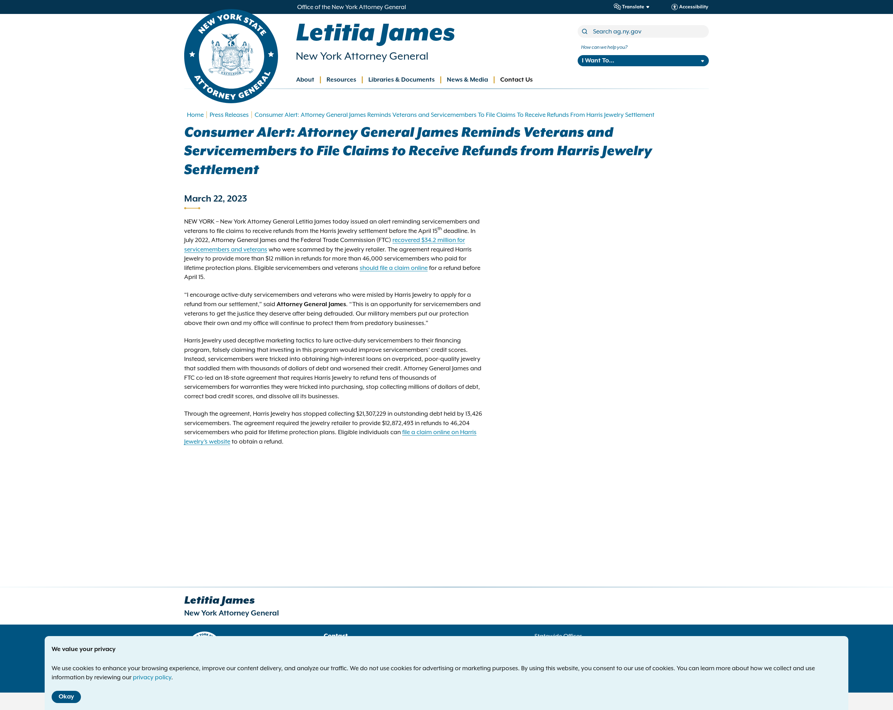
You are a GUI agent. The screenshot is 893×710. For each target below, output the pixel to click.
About (305, 79)
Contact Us (516, 79)
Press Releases (229, 114)
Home (195, 114)
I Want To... (598, 60)
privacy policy (152, 677)
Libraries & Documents (401, 79)
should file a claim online (394, 267)
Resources (341, 79)
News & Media (467, 79)
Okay (66, 696)
